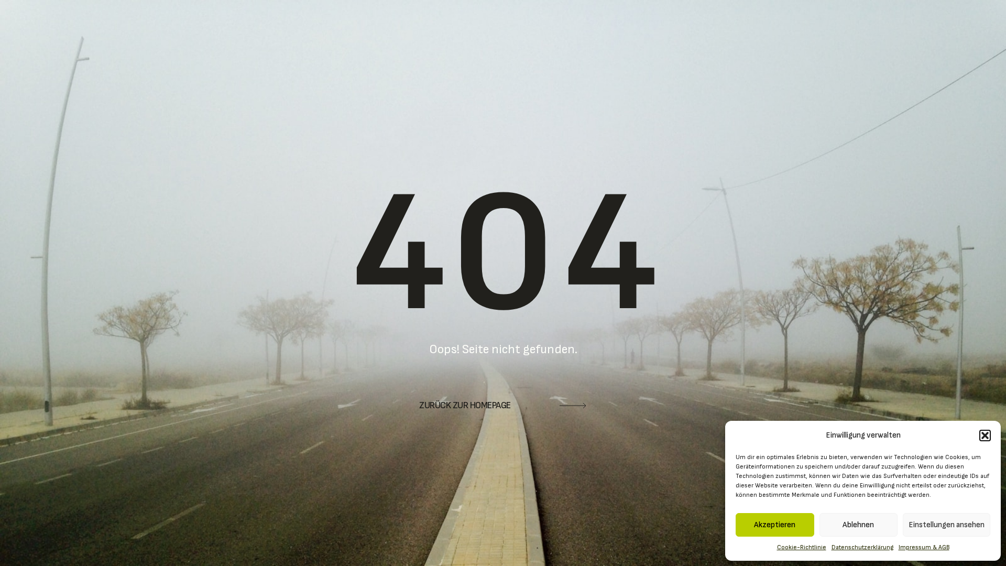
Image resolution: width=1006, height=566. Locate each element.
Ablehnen (858, 525)
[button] (985, 435)
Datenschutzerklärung (862, 547)
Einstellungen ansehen (947, 525)
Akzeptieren (774, 525)
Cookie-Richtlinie (801, 547)
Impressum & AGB (924, 547)
